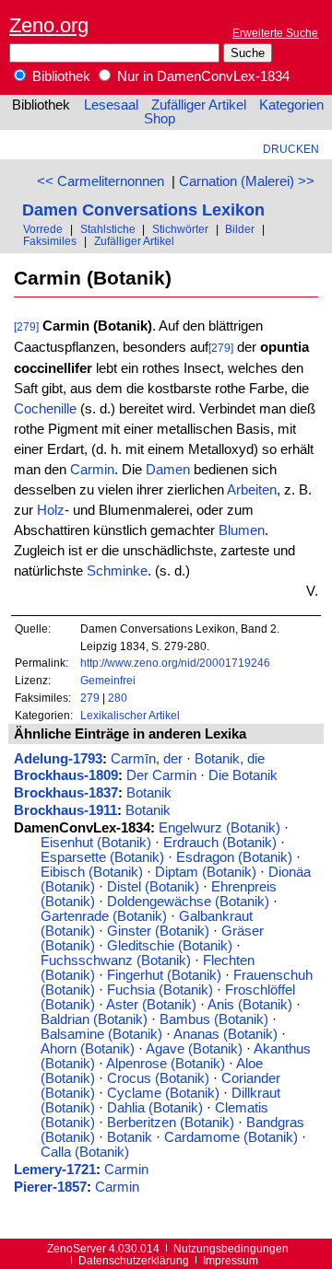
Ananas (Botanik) (225, 1034)
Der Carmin (161, 775)
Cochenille (45, 409)
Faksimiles (50, 241)
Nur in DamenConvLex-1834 (201, 76)
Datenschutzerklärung (133, 1260)
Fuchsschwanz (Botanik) (116, 960)
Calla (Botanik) (85, 1152)
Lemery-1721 (55, 1169)
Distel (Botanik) (153, 886)
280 (117, 698)
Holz (51, 510)
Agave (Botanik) (194, 1049)
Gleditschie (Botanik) (169, 945)
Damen (168, 469)
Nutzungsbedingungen (231, 1248)
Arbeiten (252, 490)
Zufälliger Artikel (198, 105)
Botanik (149, 793)
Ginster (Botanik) (158, 931)
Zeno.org (49, 25)
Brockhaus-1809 (66, 775)
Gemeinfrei (108, 680)
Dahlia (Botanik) (155, 1107)
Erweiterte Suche (275, 33)
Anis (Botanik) (250, 1004)
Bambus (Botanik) (214, 1019)
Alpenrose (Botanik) (165, 1063)
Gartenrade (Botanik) (104, 916)
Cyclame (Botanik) (163, 1093)
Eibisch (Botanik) (92, 872)
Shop (159, 118)
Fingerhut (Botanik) (164, 975)
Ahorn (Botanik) (88, 1049)
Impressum (230, 1260)
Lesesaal (111, 105)
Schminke (117, 571)
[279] (26, 326)
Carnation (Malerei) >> (246, 181)
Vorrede (43, 229)
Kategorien (291, 105)
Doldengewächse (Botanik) (188, 901)
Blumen (242, 530)
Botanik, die (230, 758)
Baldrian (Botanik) (94, 1019)
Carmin (92, 469)
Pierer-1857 (50, 1187)
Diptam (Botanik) (205, 872)
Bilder (240, 229)
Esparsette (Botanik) (102, 857)
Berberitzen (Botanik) (170, 1122)
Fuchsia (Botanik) (160, 990)
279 (90, 698)
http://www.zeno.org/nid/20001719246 (175, 663)
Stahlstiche (108, 229)
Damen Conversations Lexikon (143, 209)
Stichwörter (180, 229)
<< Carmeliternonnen (100, 181)
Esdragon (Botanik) (234, 857)
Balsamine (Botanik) (101, 1034)
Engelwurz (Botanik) (219, 828)
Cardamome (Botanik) (231, 1137)
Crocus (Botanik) (158, 1078)
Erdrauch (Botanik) (220, 842)
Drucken (291, 149)
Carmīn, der (147, 758)
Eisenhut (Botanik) (96, 842)
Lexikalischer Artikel (130, 715)
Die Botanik (243, 775)
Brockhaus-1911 (65, 810)
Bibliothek (59, 76)
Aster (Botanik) (151, 1004)
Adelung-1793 (58, 758)
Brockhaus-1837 (66, 793)
